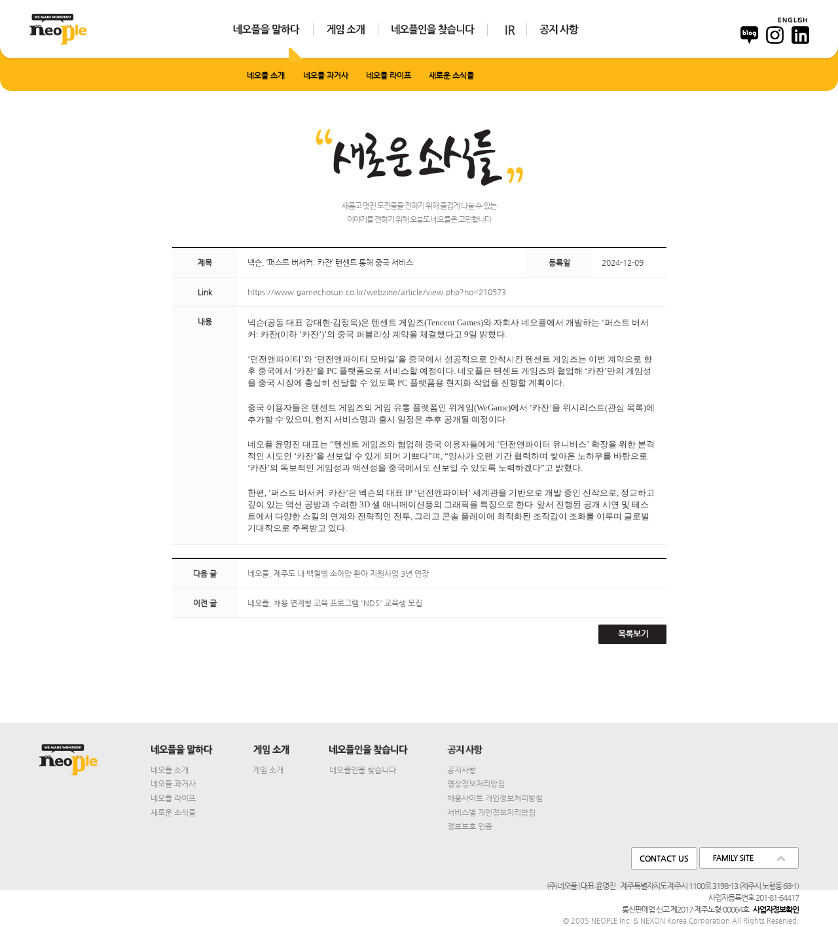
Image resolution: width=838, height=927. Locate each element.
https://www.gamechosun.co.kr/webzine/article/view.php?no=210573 (376, 292)
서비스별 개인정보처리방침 (491, 812)
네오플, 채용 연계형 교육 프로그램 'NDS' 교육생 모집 (334, 603)
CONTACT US (664, 858)
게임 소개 (268, 769)
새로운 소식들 (451, 75)
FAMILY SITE (733, 858)
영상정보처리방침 (476, 783)
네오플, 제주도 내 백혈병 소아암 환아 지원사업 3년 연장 (338, 573)
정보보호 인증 (469, 826)
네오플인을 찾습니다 (362, 769)
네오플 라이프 (388, 75)
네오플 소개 (266, 75)
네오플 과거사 (325, 75)
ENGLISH (793, 20)
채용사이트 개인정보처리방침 (495, 798)
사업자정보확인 (776, 909)
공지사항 (461, 769)
